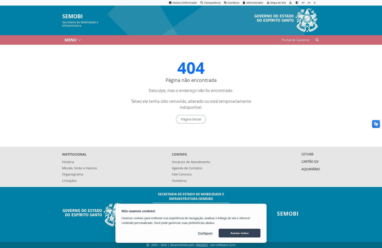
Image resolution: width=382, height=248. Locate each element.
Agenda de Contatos (187, 168)
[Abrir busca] (317, 40)
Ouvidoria (179, 180)
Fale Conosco (182, 174)
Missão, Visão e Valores (79, 168)
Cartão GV (310, 161)
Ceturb (307, 154)
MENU (70, 40)
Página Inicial (191, 119)
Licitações (69, 180)
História (68, 162)
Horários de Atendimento (191, 162)
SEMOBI (72, 16)
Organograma (72, 174)
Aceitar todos (239, 233)
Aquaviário (310, 169)
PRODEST (202, 245)
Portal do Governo (296, 40)
